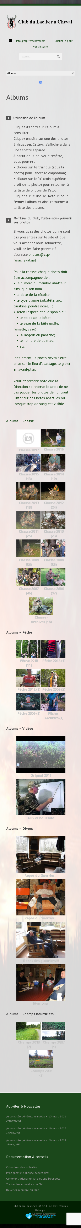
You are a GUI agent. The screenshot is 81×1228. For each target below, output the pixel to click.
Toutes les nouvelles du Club (25, 1184)
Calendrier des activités (21, 1167)
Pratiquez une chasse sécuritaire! (27, 1172)
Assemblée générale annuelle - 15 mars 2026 (36, 1116)
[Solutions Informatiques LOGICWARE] (40, 1218)
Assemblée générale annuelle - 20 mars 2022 (36, 1140)
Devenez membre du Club (22, 1190)
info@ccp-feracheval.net (30, 41)
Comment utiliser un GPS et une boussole (33, 1178)
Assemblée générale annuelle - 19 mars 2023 (36, 1128)
